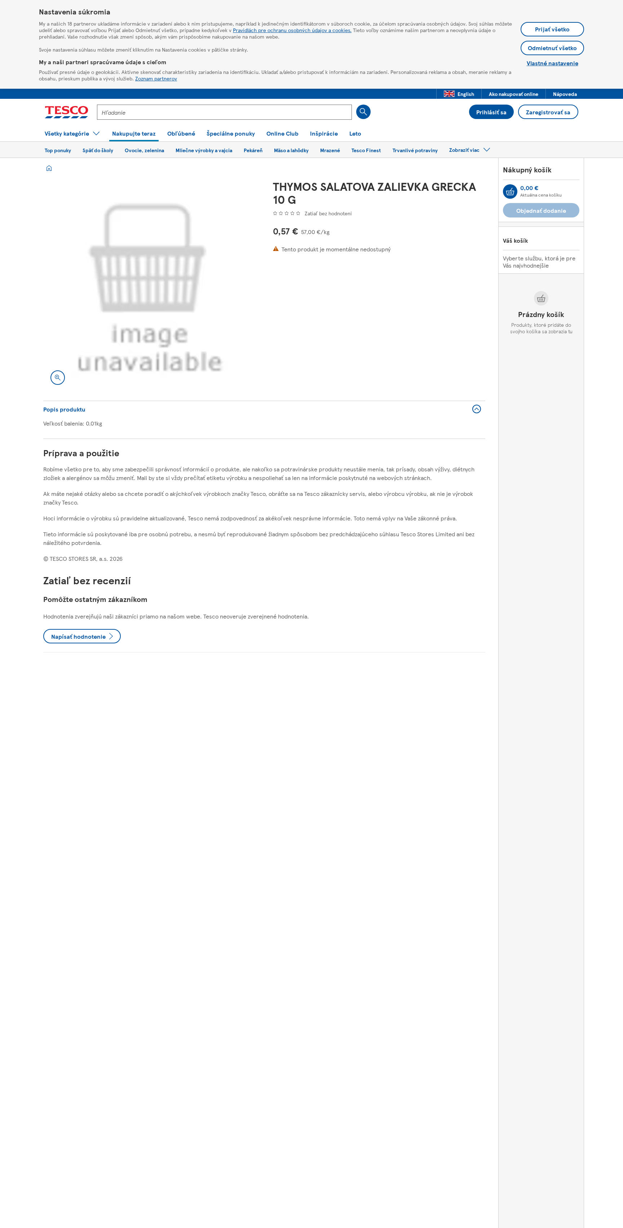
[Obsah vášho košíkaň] (510, 191)
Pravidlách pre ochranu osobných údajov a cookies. (292, 30)
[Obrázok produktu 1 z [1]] (149, 286)
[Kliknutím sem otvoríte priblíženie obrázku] (57, 377)
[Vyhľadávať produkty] (363, 112)
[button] (459, 94)
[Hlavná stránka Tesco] (66, 112)
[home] (49, 168)
